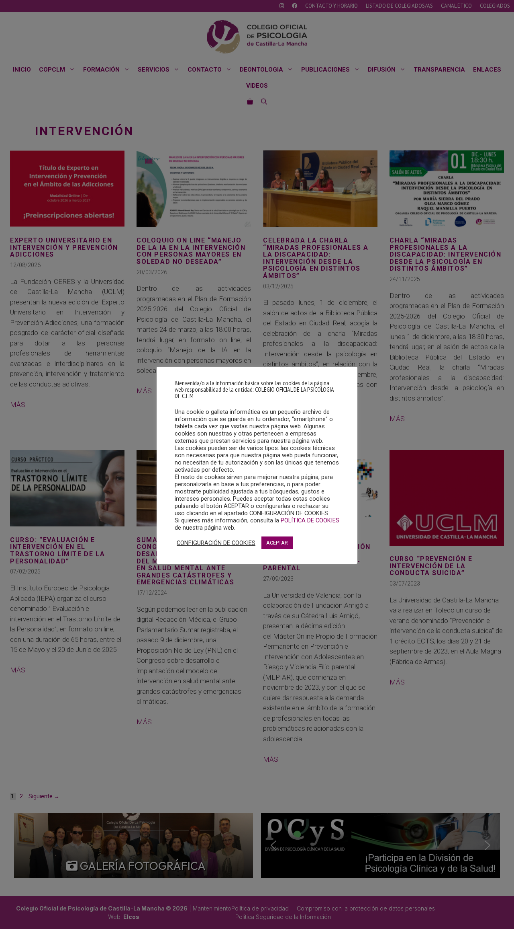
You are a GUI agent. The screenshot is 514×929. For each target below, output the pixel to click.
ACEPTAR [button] (277, 543)
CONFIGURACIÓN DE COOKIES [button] (216, 543)
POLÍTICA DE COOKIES (310, 520)
